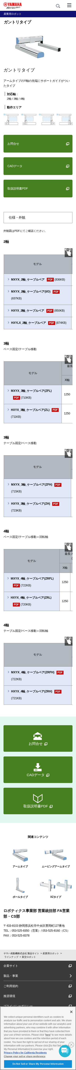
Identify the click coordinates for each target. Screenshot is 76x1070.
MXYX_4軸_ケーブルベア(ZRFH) (37, 676)
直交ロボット (29, 957)
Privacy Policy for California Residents (25, 1052)
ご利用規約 (11, 986)
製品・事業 (11, 975)
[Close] (71, 1011)
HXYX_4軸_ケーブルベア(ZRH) (35, 695)
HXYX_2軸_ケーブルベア (38, 310)
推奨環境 (9, 996)
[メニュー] (69, 4)
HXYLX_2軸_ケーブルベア (38, 323)
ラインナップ (11, 957)
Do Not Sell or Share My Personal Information (38, 1064)
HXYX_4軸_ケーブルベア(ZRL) (31, 601)
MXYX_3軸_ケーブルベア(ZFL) (31, 394)
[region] (38, 1038)
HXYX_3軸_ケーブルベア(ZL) (34, 413)
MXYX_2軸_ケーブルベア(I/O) (35, 295)
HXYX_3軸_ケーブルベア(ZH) (34, 507)
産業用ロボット (51, 953)
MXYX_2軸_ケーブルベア (38, 279)
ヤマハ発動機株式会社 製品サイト (21, 953)
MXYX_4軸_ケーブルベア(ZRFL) (32, 582)
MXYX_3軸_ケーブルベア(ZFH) (35, 488)
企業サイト (11, 965)
